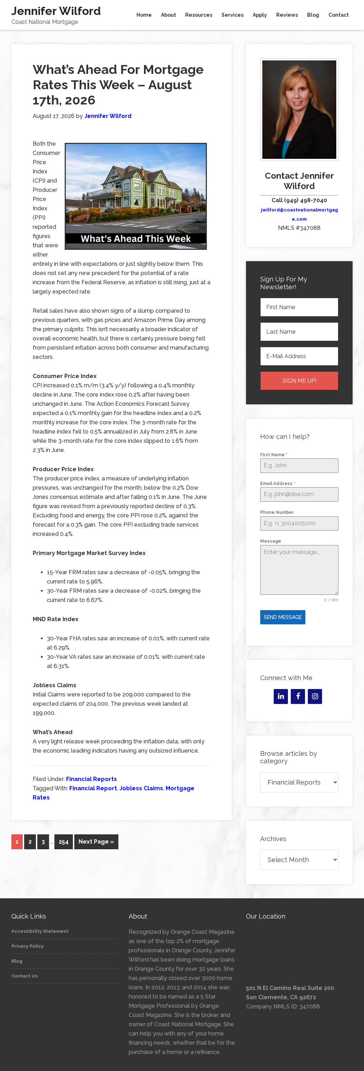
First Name (274, 454)
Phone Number (277, 512)
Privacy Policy (27, 946)
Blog (16, 961)
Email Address (277, 483)
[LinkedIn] (281, 696)
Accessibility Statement (40, 931)
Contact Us (24, 976)
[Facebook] (298, 696)
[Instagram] (315, 696)
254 (64, 841)
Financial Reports (91, 779)
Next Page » (96, 841)
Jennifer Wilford (56, 10)
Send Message (283, 617)
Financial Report (93, 788)
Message (270, 541)
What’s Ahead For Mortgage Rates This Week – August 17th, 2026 (118, 84)
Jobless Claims (141, 788)
